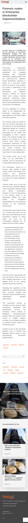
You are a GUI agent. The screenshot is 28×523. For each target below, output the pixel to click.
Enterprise (21, 344)
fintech (17, 370)
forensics (5, 347)
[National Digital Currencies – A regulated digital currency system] (14, 473)
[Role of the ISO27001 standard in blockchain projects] (14, 443)
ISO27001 (12, 373)
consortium (14, 344)
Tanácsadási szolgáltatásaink (10, 503)
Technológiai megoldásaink (9, 505)
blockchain (6, 344)
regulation (20, 373)
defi (4, 370)
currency (22, 367)
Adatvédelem (6, 511)
